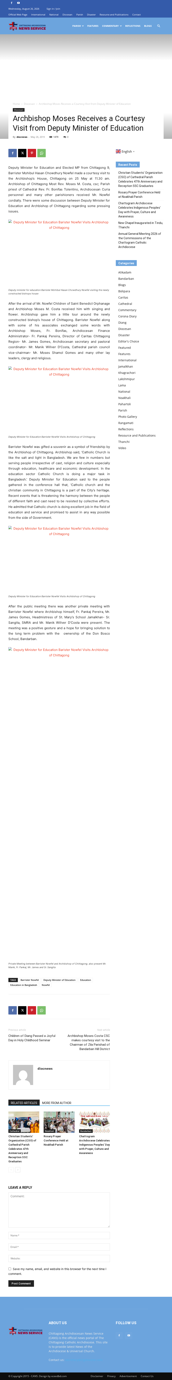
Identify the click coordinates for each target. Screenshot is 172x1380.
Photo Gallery (127, 417)
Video (122, 448)
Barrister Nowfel (30, 979)
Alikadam (124, 272)
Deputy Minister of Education (59, 979)
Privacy (111, 1376)
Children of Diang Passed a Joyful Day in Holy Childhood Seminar (31, 1038)
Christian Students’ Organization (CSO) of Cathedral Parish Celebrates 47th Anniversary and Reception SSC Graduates (22, 1149)
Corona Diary (127, 316)
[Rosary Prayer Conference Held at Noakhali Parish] (59, 1122)
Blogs (148, 25)
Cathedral (15, 1131)
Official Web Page (17, 14)
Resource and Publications (114, 14)
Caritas (123, 297)
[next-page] (17, 1169)
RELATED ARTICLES (24, 1103)
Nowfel (46, 984)
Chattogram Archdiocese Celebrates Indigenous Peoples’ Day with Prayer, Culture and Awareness (94, 1145)
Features (92, 25)
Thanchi (124, 442)
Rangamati (125, 423)
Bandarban (85, 1131)
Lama (122, 385)
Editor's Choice (128, 341)
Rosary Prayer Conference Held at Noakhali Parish (56, 1140)
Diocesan (67, 14)
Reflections (132, 25)
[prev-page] (11, 1169)
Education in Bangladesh (23, 984)
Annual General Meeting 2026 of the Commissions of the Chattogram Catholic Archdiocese (139, 240)
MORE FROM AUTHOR (56, 1103)
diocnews (22, 136)
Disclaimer (97, 1376)
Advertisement (128, 1376)
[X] (22, 153)
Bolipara (124, 291)
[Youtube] (18, 3)
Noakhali (49, 1131)
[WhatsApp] (41, 153)
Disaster (91, 14)
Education (85, 979)
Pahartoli (124, 404)
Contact (136, 14)
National (54, 14)
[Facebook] (11, 3)
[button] (159, 26)
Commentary (110, 25)
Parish (79, 14)
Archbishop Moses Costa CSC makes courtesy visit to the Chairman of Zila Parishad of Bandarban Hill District (89, 1042)
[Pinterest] (32, 153)
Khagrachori (127, 373)
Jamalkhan (125, 366)
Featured (124, 348)
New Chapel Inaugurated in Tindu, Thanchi (140, 225)
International (38, 14)
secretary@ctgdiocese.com (84, 1360)
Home (16, 104)
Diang (122, 323)
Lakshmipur (126, 379)
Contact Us (147, 1376)
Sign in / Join (53, 8)
